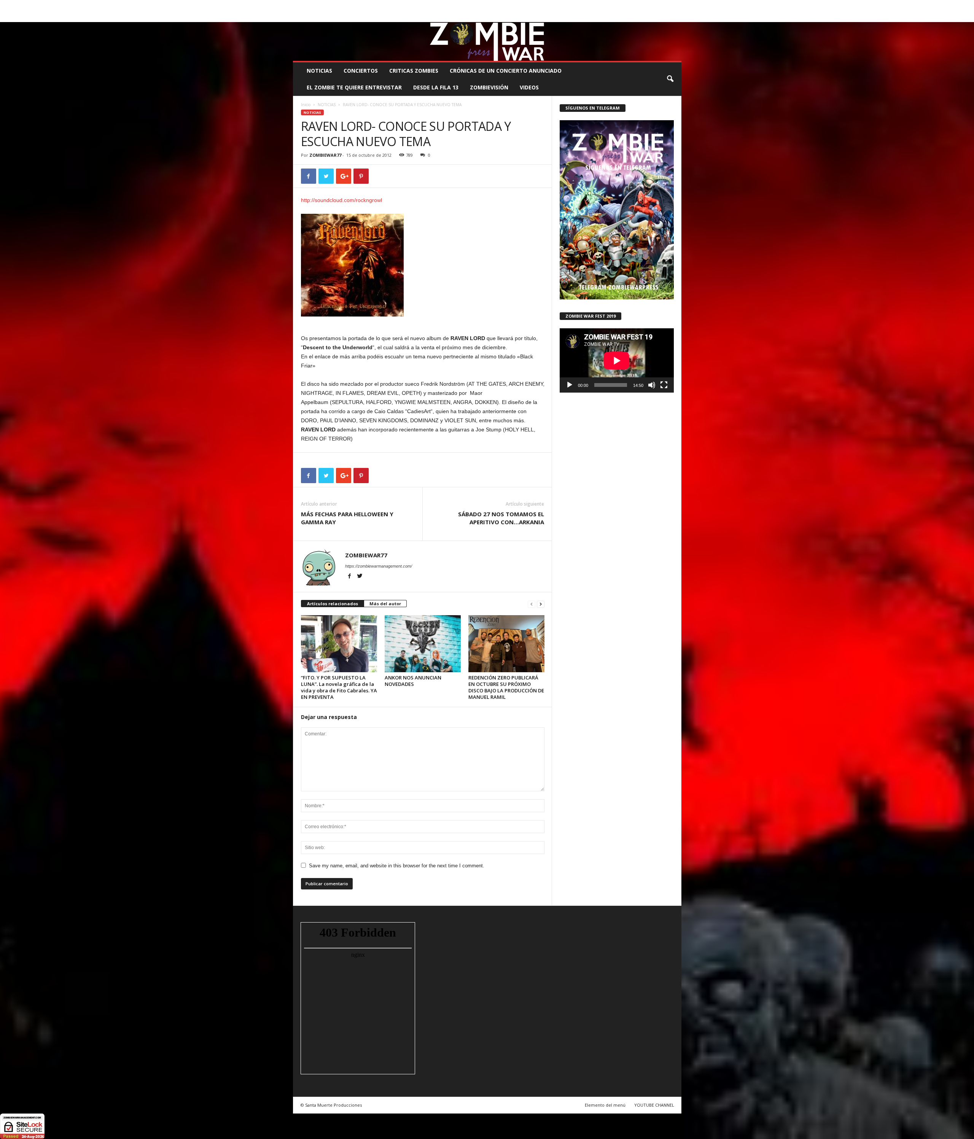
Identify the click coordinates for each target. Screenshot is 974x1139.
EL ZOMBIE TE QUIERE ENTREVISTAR (354, 87)
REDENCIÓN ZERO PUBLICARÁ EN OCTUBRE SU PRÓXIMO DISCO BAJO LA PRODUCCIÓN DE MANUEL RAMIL (506, 687)
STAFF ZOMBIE (549, 5)
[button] (670, 79)
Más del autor (385, 603)
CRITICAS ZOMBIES (413, 70)
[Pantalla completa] (664, 385)
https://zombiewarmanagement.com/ (378, 566)
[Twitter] (663, 16)
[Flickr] (652, 16)
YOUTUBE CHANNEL (654, 1105)
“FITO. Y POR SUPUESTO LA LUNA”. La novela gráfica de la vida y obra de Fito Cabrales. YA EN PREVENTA (339, 687)
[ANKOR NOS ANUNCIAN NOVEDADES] (423, 643)
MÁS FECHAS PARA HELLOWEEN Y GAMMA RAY (347, 518)
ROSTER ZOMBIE (620, 5)
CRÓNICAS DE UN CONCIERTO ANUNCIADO (506, 70)
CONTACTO (583, 5)
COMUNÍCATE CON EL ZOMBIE (495, 5)
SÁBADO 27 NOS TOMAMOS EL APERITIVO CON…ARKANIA (501, 518)
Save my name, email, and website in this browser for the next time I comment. (396, 866)
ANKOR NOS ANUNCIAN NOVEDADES (413, 680)
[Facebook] (640, 16)
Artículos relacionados (332, 603)
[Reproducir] (569, 385)
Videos (529, 87)
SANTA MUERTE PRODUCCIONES (422, 5)
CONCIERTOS (361, 70)
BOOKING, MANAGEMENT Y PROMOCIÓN (337, 5)
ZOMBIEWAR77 (325, 155)
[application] (617, 360)
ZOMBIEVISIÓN (489, 87)
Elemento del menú (605, 1105)
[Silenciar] (652, 385)
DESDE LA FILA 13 (435, 87)
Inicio (305, 104)
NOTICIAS (319, 70)
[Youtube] (675, 16)
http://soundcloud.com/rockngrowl (341, 200)
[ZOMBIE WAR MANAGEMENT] (487, 41)
